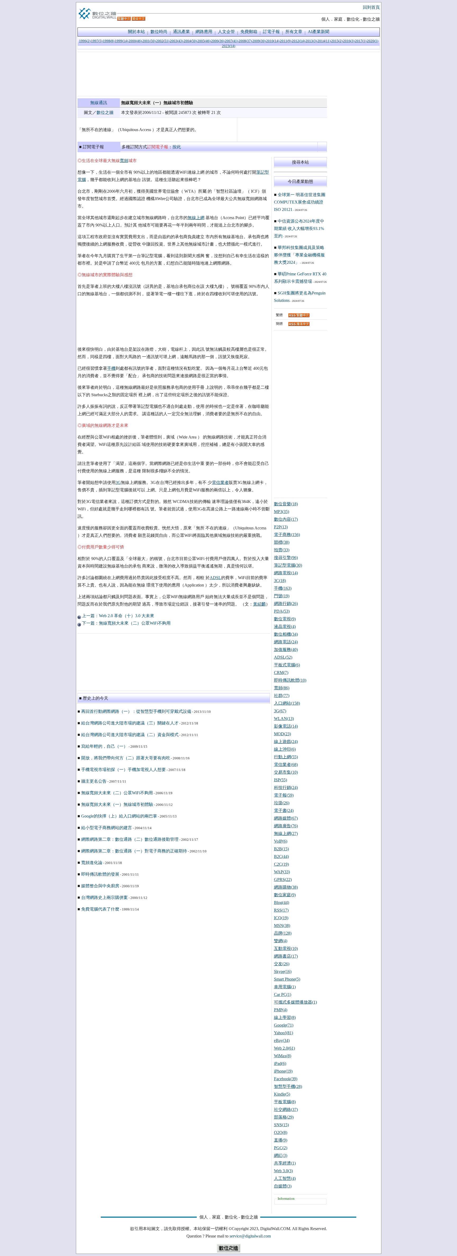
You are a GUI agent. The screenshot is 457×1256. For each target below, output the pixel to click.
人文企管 (226, 31)
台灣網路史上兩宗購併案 (104, 897)
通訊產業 (181, 31)
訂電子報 (271, 31)
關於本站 (136, 31)
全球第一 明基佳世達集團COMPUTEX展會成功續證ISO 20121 (299, 202)
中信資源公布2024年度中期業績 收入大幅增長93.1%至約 (299, 228)
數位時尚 (158, 31)
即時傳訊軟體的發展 (100, 874)
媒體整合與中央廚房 (100, 886)
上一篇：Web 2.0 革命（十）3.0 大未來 (117, 615)
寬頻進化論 (91, 862)
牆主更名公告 (94, 781)
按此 (176, 147)
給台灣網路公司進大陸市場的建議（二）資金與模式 (130, 734)
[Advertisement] (202, 74)
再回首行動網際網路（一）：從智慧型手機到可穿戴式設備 (136, 711)
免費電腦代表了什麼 (100, 909)
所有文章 (293, 31)
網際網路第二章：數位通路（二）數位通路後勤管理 (130, 839)
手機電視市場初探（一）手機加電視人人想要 (123, 769)
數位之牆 (105, 112)
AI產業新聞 (318, 31)
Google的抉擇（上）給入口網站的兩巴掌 (119, 816)
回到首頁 (371, 7)
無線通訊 (98, 102)
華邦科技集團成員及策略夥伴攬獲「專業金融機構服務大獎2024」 (299, 255)
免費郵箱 (248, 31)
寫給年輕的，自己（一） (104, 746)
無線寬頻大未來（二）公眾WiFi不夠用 (117, 793)
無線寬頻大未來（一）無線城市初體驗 (117, 804)
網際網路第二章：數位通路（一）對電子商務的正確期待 (134, 851)
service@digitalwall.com (250, 1236)
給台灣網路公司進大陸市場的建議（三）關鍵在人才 (130, 723)
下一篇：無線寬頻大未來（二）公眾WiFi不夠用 (126, 623)
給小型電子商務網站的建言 (106, 827)
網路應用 (203, 31)
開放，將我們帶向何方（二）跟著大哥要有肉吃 (125, 758)
